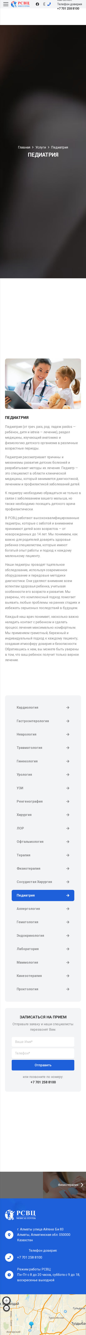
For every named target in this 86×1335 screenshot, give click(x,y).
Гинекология (27, 761)
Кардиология (27, 707)
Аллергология (28, 909)
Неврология (26, 734)
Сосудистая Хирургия (34, 882)
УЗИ (20, 788)
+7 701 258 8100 (29, 1257)
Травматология (29, 748)
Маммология (27, 962)
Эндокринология (30, 936)
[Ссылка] (20, 4)
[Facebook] (37, 4)
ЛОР (20, 828)
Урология (24, 775)
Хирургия (24, 815)
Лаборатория (28, 949)
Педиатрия (26, 895)
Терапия (23, 855)
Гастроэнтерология (33, 721)
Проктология (27, 989)
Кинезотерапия (29, 976)
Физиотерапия (28, 868)
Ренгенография (30, 801)
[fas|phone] (51, 4)
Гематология (27, 922)
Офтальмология (30, 842)
